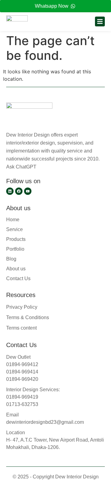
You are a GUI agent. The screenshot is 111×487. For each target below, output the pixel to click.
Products (16, 239)
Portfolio (15, 249)
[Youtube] (27, 191)
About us (16, 268)
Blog (11, 258)
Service (14, 229)
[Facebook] (19, 191)
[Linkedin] (10, 191)
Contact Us (18, 278)
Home (12, 219)
